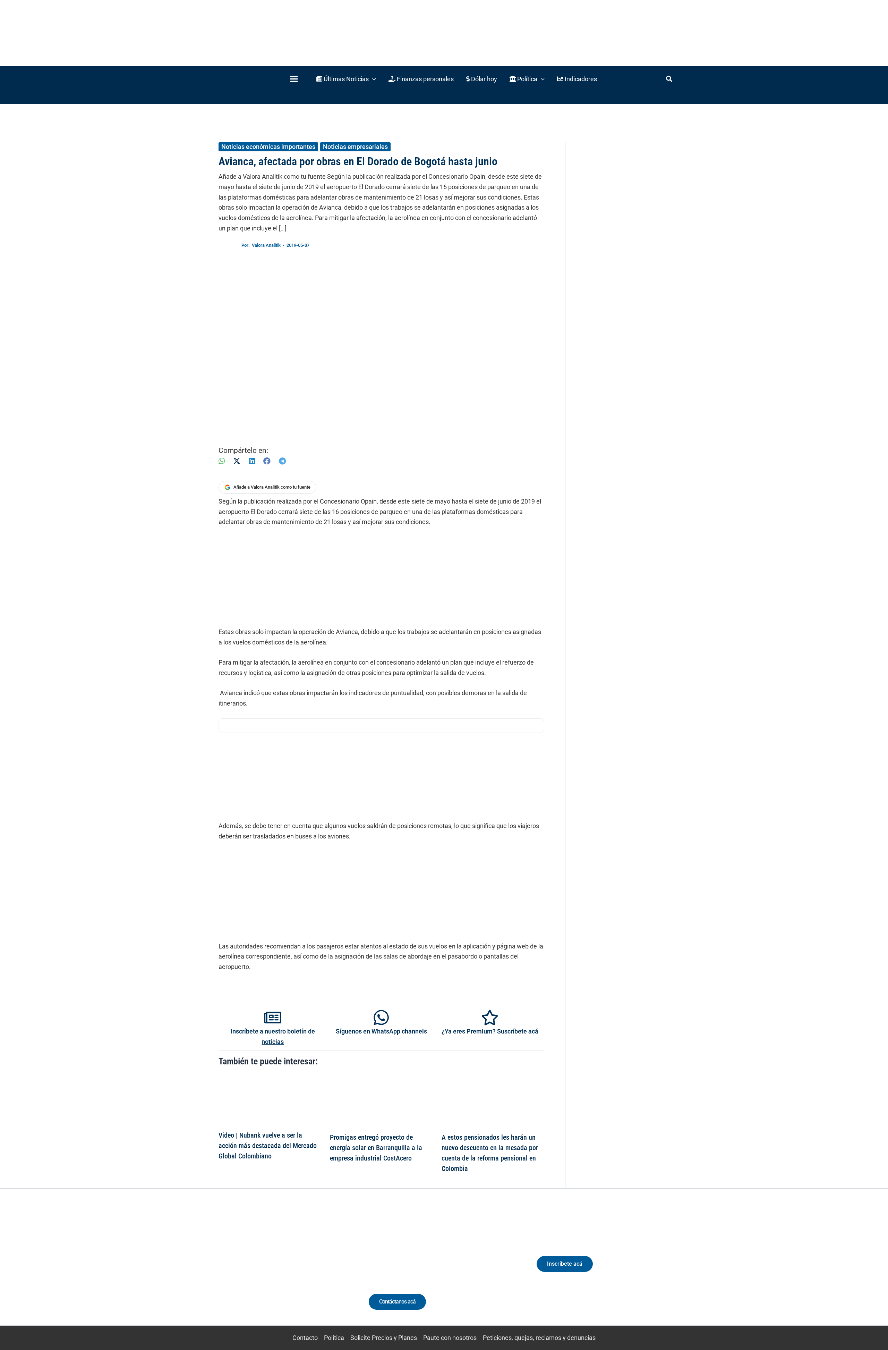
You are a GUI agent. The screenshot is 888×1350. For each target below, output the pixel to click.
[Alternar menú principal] (294, 79)
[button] (346, 79)
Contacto (305, 1337)
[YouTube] (295, 1270)
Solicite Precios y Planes (383, 1337)
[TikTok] (283, 1270)
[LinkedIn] (252, 461)
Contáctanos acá (397, 1301)
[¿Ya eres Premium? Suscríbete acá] (489, 1017)
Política (334, 1337)
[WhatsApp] (222, 461)
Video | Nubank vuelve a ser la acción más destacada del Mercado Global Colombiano (268, 1145)
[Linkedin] (257, 1270)
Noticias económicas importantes (268, 146)
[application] (372, 79)
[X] (236, 461)
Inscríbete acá (564, 1263)
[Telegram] (282, 461)
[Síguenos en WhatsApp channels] (381, 1017)
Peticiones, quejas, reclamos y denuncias (539, 1337)
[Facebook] (267, 461)
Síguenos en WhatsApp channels (381, 1031)
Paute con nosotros (450, 1337)
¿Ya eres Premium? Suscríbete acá (490, 1031)
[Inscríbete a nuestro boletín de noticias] (272, 1017)
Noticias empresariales (355, 146)
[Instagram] (270, 1270)
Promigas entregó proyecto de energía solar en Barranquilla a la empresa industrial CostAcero (376, 1147)
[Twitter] (244, 1270)
